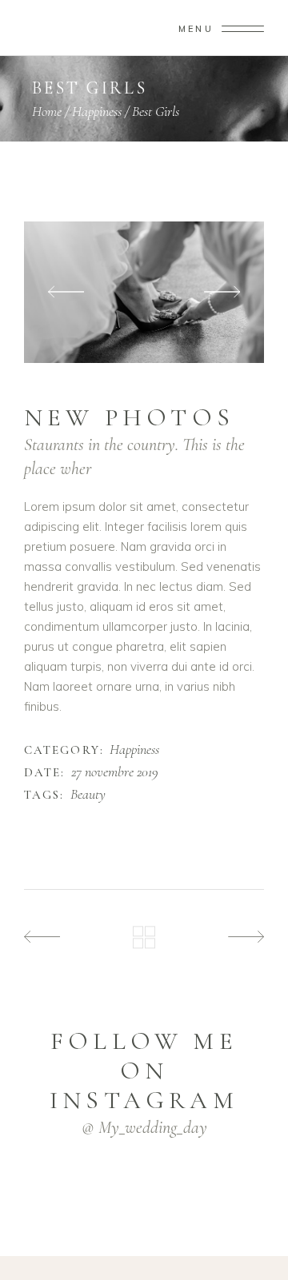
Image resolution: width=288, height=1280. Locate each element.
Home (47, 111)
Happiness (97, 111)
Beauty (88, 795)
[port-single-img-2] (144, 292)
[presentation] (66, 292)
